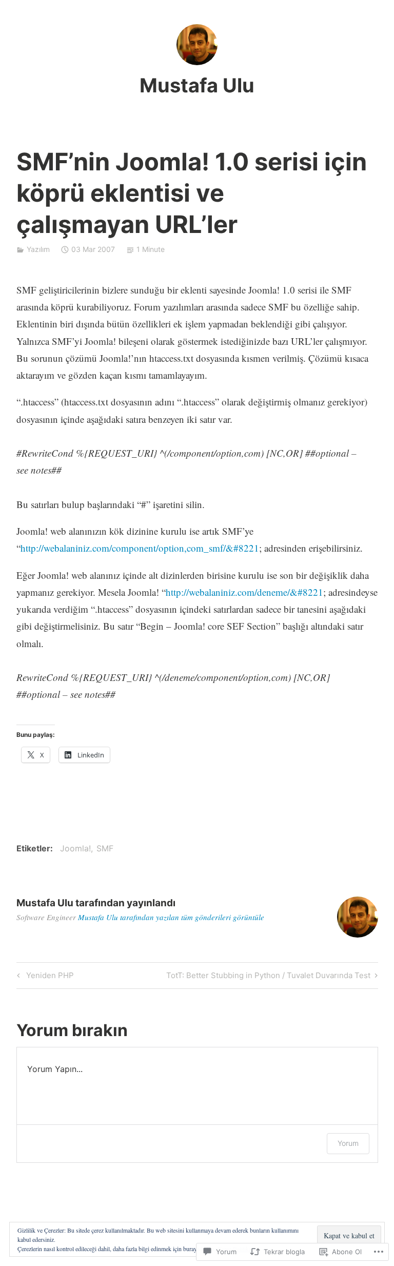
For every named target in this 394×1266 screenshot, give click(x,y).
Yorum (348, 1143)
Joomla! (75, 848)
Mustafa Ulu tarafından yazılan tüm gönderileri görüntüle (171, 917)
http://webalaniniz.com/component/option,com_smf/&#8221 (140, 547)
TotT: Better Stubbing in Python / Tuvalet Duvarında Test (268, 977)
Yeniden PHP (43, 977)
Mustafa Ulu (197, 85)
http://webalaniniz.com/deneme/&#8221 (244, 592)
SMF (104, 848)
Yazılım (38, 249)
